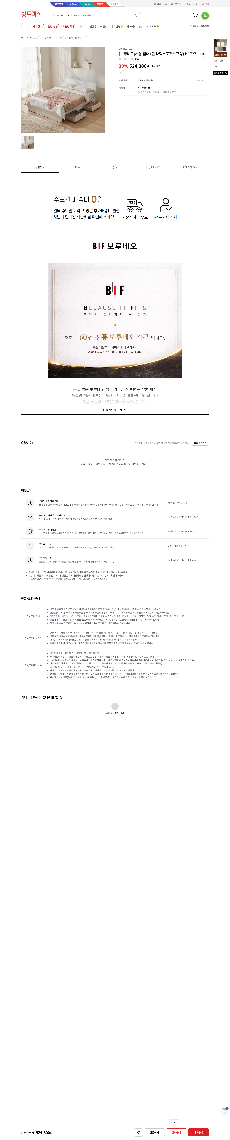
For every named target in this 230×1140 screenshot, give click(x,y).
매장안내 (196, 4)
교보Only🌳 (152, 26)
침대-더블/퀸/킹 (76, 37)
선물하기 (154, 1132)
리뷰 (77, 167)
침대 (60, 37)
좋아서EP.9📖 (135, 26)
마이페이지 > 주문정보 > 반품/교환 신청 (68, 616)
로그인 (166, 4)
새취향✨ (38, 26)
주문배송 (186, 4)
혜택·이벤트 (218, 61)
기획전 (216, 66)
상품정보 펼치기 (112, 410)
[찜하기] (139, 1132)
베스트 (82, 26)
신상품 (93, 26)
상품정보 (39, 167)
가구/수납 (46, 37)
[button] (203, 54)
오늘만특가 (68, 26)
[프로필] (205, 15)
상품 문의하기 (200, 442)
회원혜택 (174, 4)
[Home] (22, 37)
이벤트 (103, 26)
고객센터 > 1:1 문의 (125, 616)
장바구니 (176, 1132)
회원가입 (157, 4)
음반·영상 (53, 26)
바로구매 (198, 1132)
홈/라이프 (31, 37)
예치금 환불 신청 (220, 73)
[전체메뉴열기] (24, 26)
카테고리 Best (190, 167)
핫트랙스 (61, 15)
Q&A (115, 167)
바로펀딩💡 (117, 26)
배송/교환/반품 (153, 167)
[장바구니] (195, 15)
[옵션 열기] (173, 1122)
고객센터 (205, 4)
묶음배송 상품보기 (169, 92)
